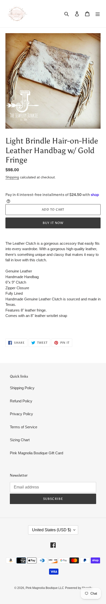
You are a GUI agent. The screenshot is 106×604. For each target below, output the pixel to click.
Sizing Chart (20, 440)
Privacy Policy (21, 414)
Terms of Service (23, 427)
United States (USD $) (51, 530)
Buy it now (53, 223)
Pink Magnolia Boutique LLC (45, 588)
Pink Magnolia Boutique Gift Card (36, 453)
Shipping (12, 177)
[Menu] (97, 13)
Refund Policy (21, 401)
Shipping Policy (22, 388)
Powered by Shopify (78, 588)
